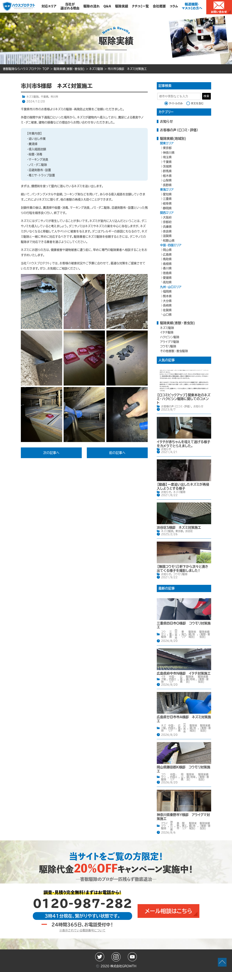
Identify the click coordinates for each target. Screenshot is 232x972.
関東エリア (167, 143)
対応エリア (49, 6)
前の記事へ (117, 452)
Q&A (107, 6)
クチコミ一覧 (140, 6)
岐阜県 (167, 203)
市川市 (54, 96)
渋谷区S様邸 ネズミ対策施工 (179, 527)
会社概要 (159, 6)
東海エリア (167, 189)
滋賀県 (167, 235)
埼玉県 (167, 157)
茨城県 (167, 166)
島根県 (167, 263)
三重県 (167, 198)
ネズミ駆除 (32, 96)
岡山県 (167, 249)
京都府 (167, 221)
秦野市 (178, 826)
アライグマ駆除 (169, 341)
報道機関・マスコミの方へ (192, 6)
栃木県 (167, 175)
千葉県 (44, 96)
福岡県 (167, 291)
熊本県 (167, 296)
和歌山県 (169, 240)
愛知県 (167, 194)
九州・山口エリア (170, 286)
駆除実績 (121, 6)
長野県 (167, 185)
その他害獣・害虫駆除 (174, 351)
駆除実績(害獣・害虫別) (177, 323)
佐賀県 (167, 310)
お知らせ (166, 121)
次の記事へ (51, 452)
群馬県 (167, 171)
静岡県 (167, 208)
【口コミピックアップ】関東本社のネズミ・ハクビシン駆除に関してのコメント (183, 398)
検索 (206, 96)
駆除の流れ (91, 6)
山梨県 (167, 180)
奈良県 (167, 231)
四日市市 (176, 634)
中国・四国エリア (170, 245)
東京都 (167, 147)
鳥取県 (167, 259)
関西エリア (167, 212)
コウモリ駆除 (168, 346)
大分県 (167, 300)
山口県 (167, 314)
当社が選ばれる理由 (69, 6)
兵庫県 (167, 226)
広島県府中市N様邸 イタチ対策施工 (184, 673)
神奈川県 (169, 152)
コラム (174, 6)
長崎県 (167, 305)
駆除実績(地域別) (173, 138)
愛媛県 (167, 277)
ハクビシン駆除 (169, 337)
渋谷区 (189, 531)
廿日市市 (184, 728)
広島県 (167, 254)
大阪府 (167, 217)
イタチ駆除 (166, 332)
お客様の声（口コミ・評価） (179, 130)
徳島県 (167, 273)
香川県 (167, 268)
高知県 (167, 282)
